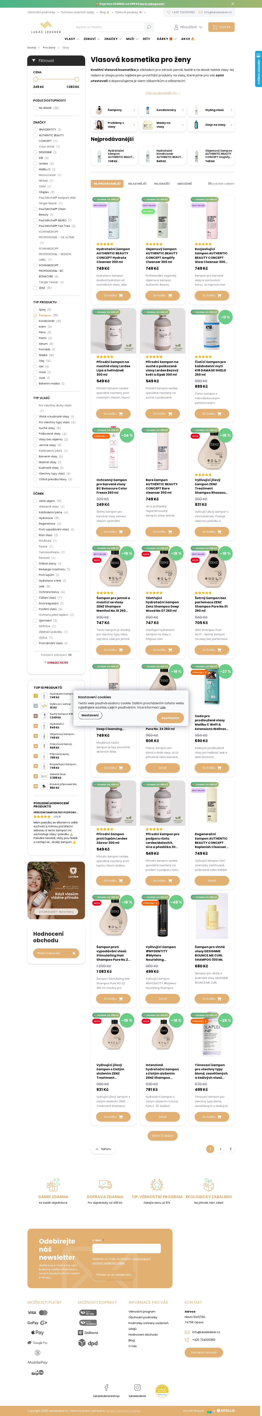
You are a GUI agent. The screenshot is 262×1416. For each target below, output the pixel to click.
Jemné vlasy (49, 445)
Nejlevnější (137, 184)
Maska (46, 355)
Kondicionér (49, 321)
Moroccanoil (49, 175)
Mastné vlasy (49, 462)
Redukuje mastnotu (54, 569)
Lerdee (46, 164)
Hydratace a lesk (52, 581)
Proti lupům (48, 575)
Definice (47, 626)
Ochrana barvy (51, 592)
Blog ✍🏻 (105, 12)
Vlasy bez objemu (53, 439)
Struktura (47, 541)
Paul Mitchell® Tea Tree (56, 226)
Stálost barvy (49, 564)
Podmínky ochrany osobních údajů (149, 1326)
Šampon (48, 315)
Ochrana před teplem (56, 615)
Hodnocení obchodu (143, 1335)
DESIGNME (47, 152)
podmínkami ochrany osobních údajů (121, 1261)
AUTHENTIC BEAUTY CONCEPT (51, 138)
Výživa (45, 638)
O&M (44, 186)
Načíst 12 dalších (163, 1136)
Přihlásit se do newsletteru (113, 1275)
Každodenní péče (53, 451)
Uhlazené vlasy (51, 507)
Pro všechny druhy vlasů (55, 408)
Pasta (45, 338)
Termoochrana (51, 552)
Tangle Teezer (51, 282)
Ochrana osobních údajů (77, 12)
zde (163, 707)
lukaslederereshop (106, 1396)
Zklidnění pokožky (53, 632)
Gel (43, 367)
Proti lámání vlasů (52, 643)
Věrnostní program (142, 1311)
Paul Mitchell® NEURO (54, 220)
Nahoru (106, 1149)
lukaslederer (137, 1396)
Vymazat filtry (57, 662)
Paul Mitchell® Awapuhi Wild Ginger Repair (57, 200)
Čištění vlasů (50, 598)
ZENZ (44, 288)
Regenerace (49, 524)
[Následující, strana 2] (220, 1149)
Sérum (45, 344)
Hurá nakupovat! (152, 4)
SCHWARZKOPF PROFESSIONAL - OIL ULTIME (57, 237)
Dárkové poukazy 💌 (128, 12)
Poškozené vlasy (52, 434)
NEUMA (45, 181)
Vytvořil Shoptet (193, 1411)
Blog (132, 1340)
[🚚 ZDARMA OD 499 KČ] (113, 334)
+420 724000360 (203, 1340)
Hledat (149, 27)
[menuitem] (72, 39)
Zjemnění (47, 621)
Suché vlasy (49, 428)
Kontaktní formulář (204, 1352)
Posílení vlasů (50, 609)
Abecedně (184, 184)
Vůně (44, 372)
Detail (162, 768)
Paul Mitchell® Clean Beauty (52, 212)
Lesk (44, 586)
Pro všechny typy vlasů (56, 422)
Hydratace (48, 518)
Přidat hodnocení (48, 953)
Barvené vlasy (50, 457)
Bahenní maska (51, 384)
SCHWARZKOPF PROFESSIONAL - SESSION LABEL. (55, 254)
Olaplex (46, 192)
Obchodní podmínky (41, 12)
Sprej (44, 310)
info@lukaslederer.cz (206, 1332)
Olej (44, 361)
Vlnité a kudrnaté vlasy (56, 417)
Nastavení (90, 715)
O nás (133, 1346)
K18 (43, 158)
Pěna (44, 332)
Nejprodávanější (107, 184)
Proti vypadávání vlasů (56, 529)
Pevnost (46, 558)
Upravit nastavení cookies (123, 1411)
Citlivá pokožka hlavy (55, 479)
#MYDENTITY (49, 130)
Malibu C (46, 169)
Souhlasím (170, 718)
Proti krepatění (50, 604)
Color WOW (49, 147)
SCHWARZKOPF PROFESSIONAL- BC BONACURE (51, 271)
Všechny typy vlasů (54, 474)
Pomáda (46, 349)
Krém (44, 327)
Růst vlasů (48, 535)
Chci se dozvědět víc (161, 93)
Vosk (44, 378)
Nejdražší (162, 184)
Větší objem (49, 501)
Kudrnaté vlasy (50, 468)
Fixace (45, 547)
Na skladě (48, 108)
